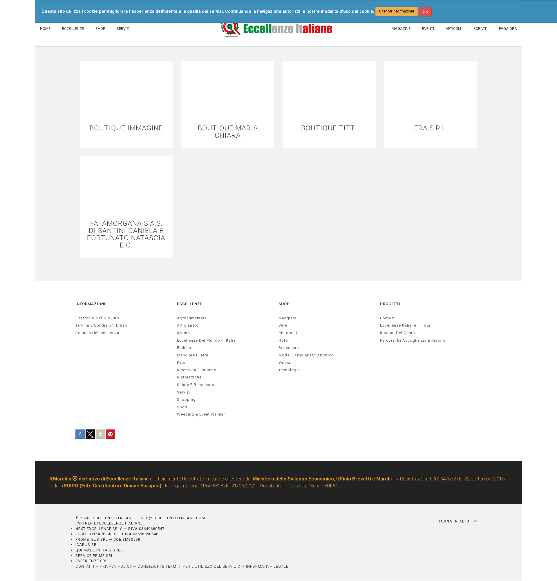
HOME (45, 28)
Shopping (186, 399)
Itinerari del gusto (397, 333)
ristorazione (189, 377)
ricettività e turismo (196, 370)
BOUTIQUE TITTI (329, 128)
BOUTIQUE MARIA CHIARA (228, 132)
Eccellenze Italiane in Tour (405, 325)
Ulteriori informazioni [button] (396, 11)
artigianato (188, 325)
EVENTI (428, 28)
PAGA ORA (508, 28)
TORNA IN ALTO (454, 521)
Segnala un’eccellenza (97, 333)
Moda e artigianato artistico (306, 355)
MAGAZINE (401, 28)
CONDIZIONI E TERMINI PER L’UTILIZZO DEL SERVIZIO (189, 566)
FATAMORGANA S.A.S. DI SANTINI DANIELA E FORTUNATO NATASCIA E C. (126, 234)
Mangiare (287, 318)
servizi (183, 392)
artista (183, 333)
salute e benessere (195, 385)
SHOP (100, 28)
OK (425, 11)
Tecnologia (289, 370)
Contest (387, 318)
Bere (282, 325)
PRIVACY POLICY (116, 566)
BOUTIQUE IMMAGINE (126, 128)
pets (181, 362)
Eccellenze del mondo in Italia (206, 340)
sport (182, 407)
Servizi (285, 362)
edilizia (184, 347)
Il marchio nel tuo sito (97, 318)
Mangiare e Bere (192, 355)
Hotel (283, 340)
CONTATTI (84, 566)
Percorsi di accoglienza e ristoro (413, 340)
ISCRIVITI (480, 28)
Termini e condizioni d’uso (101, 325)
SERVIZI (123, 28)
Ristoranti (287, 333)
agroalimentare (192, 318)
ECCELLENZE (73, 28)
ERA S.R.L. (431, 128)
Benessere (288, 347)
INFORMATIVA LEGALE (267, 566)
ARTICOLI (453, 28)
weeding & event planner (201, 414)
